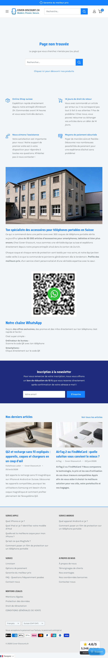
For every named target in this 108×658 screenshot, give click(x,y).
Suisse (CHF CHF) (31, 623)
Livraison (10, 563)
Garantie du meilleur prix (18, 572)
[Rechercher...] (79, 62)
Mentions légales (14, 596)
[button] (7, 656)
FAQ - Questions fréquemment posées (25, 577)
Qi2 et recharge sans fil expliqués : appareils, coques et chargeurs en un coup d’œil (28, 456)
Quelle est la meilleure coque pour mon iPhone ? (25, 535)
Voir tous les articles (92, 417)
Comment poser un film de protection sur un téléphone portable (27, 547)
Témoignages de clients (71, 568)
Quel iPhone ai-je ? (15, 521)
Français (10, 623)
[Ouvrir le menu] (7, 11)
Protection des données (18, 601)
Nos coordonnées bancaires (73, 577)
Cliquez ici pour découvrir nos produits (54, 71)
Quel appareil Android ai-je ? (73, 521)
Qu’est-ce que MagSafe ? (18, 541)
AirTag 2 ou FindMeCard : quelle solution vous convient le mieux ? (78, 454)
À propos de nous (67, 563)
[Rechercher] (84, 11)
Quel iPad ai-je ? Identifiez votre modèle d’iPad (26, 527)
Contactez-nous (67, 581)
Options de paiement (16, 568)
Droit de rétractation (16, 605)
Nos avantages (66, 572)
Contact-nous (13, 581)
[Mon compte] (94, 11)
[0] (100, 11)
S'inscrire (76, 394)
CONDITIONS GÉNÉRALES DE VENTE (23, 610)
